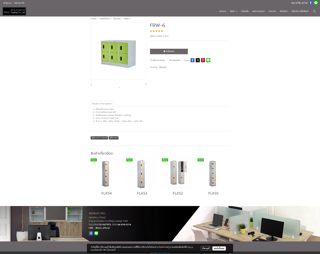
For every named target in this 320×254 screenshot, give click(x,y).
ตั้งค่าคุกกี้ (206, 248)
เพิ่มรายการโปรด (158, 60)
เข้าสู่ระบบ (7, 3)
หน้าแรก (222, 11)
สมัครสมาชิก (19, 3)
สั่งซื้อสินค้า (169, 51)
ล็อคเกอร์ (162, 67)
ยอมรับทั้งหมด (219, 248)
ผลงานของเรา (258, 11)
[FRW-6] (118, 51)
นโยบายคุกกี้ (111, 250)
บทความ (272, 11)
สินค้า (233, 11)
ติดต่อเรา (284, 11)
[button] (314, 11)
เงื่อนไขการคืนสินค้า (300, 11)
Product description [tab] (102, 103)
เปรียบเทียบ (176, 60)
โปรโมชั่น (245, 11)
